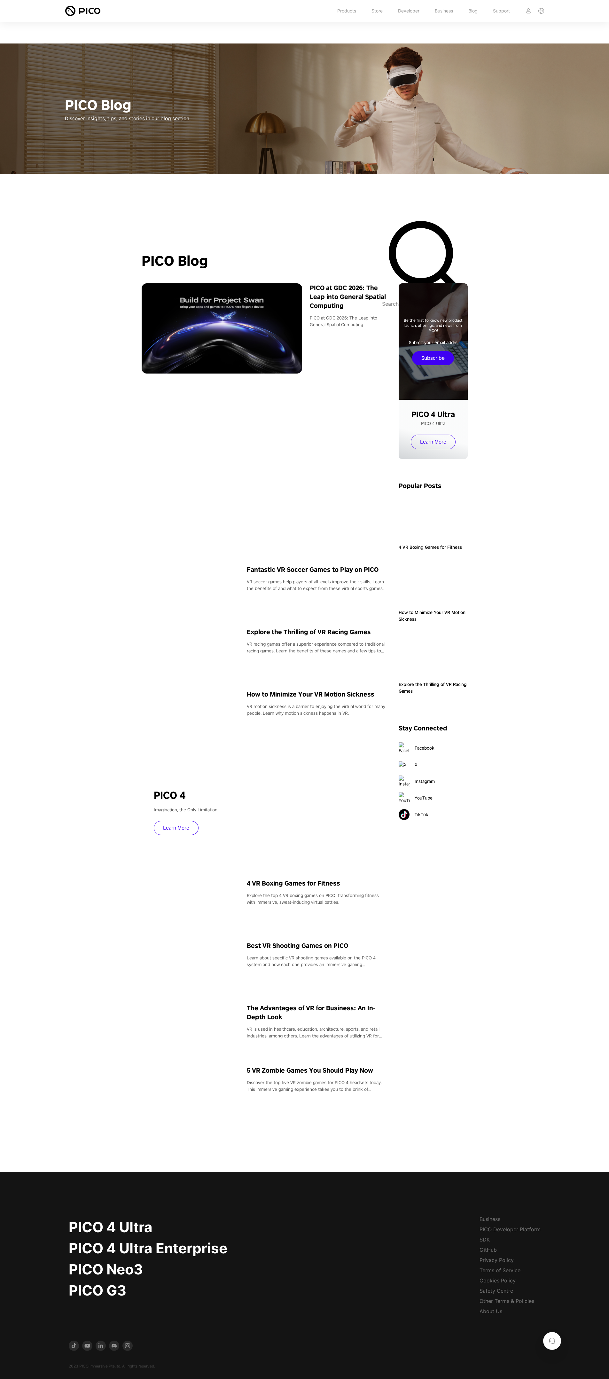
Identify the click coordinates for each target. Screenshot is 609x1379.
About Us (491, 1311)
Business (444, 10)
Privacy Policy (497, 1260)
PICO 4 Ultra (110, 1227)
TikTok (421, 814)
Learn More (176, 827)
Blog (473, 10)
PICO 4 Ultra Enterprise (148, 1248)
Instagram (425, 781)
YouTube (424, 798)
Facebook (424, 748)
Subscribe (433, 358)
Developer (408, 10)
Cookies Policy (498, 1280)
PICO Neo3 (106, 1269)
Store (377, 10)
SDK (485, 1239)
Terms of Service (500, 1270)
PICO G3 (97, 1290)
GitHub (488, 1250)
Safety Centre (496, 1291)
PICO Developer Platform (510, 1229)
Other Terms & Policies (507, 1301)
